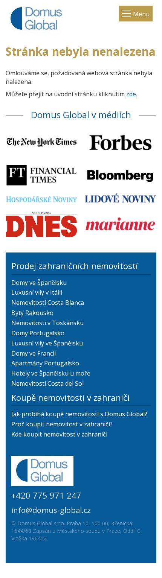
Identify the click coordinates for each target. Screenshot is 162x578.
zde (131, 94)
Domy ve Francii (33, 353)
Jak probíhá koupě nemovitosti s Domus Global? (79, 414)
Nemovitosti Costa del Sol (47, 383)
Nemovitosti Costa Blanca (47, 302)
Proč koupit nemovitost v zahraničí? (62, 424)
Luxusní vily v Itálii (36, 292)
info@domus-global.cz (51, 510)
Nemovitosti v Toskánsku (47, 323)
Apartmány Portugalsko (45, 363)
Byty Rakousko (32, 313)
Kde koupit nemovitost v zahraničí (59, 434)
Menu (141, 14)
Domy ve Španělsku (39, 282)
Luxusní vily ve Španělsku (47, 343)
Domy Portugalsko (37, 333)
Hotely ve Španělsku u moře (50, 373)
